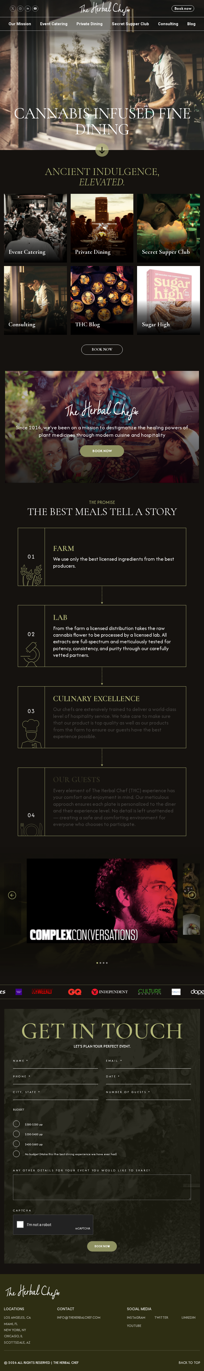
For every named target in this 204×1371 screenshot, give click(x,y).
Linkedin (189, 1317)
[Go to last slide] (12, 895)
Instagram (136, 1317)
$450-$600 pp (33, 1144)
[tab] (97, 963)
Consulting (168, 24)
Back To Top (189, 1362)
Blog (191, 24)
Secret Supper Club (130, 24)
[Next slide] (192, 895)
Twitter (161, 1317)
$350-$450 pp (33, 1134)
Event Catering (53, 24)
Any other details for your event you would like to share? (82, 1170)
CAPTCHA (22, 1210)
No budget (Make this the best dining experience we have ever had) (71, 1154)
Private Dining (89, 24)
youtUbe (134, 1325)
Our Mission (19, 24)
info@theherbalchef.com (78, 1317)
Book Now (102, 450)
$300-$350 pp (33, 1124)
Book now (183, 8)
